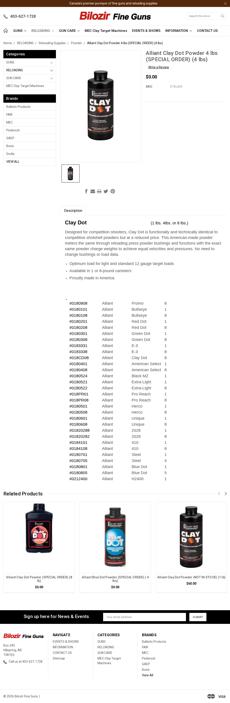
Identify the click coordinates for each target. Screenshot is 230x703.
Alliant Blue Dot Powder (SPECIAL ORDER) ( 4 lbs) (115, 579)
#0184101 (78, 442)
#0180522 (78, 388)
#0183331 (78, 345)
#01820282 (79, 436)
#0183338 (78, 351)
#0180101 (78, 309)
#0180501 (78, 406)
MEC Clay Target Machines (106, 31)
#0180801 (78, 466)
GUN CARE (68, 31)
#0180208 (78, 327)
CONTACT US (207, 31)
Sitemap (59, 658)
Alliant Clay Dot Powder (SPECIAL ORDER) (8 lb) (39, 579)
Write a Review (158, 67)
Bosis (10, 146)
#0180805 (78, 473)
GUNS (18, 31)
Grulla (10, 154)
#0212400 (78, 479)
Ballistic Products (18, 106)
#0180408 (78, 370)
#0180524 (78, 376)
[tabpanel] (39, 547)
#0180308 (78, 339)
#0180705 (78, 460)
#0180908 (78, 303)
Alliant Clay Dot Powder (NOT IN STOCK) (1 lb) (191, 577)
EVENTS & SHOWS (146, 31)
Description (73, 210)
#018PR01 (78, 394)
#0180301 (78, 333)
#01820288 (79, 430)
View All (13, 161)
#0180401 (78, 364)
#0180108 (78, 315)
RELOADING (41, 31)
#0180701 (78, 454)
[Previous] (219, 493)
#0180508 (78, 412)
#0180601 (78, 418)
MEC (9, 122)
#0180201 (78, 321)
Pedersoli (13, 130)
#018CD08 (79, 358)
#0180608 (78, 424)
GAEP (10, 138)
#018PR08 (78, 400)
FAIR (9, 114)
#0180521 (78, 382)
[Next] (225, 493)
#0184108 (78, 448)
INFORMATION (177, 31)
